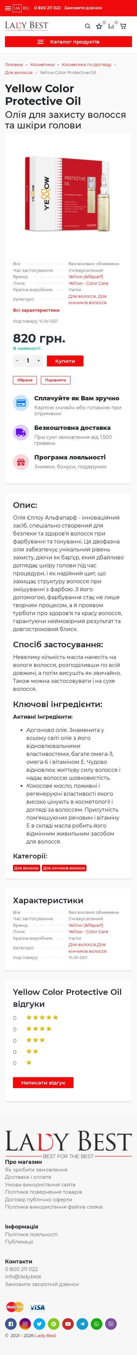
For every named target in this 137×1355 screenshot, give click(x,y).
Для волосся (19, 72)
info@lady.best (23, 1276)
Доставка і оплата (28, 1177)
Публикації (19, 1241)
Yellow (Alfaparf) (85, 276)
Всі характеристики (36, 310)
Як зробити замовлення (36, 1169)
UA (17, 8)
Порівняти (55, 380)
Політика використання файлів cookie (54, 1207)
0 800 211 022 (47, 7)
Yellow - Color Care (88, 283)
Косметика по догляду (86, 64)
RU (26, 8)
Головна (14, 64)
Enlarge (68, 194)
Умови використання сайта (40, 1184)
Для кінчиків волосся (64, 868)
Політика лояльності (31, 1234)
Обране (25, 380)
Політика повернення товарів (43, 1192)
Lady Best (45, 1335)
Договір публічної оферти (38, 1199)
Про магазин (23, 1162)
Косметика (42, 64)
